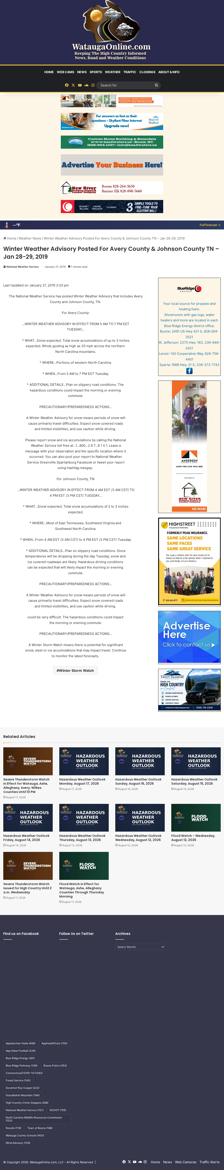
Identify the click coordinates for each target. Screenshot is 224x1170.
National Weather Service (23, 266)
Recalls (13, 1128)
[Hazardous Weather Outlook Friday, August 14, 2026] (28, 818)
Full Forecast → (210, 225)
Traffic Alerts (210, 1162)
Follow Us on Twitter (76, 933)
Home (49, 72)
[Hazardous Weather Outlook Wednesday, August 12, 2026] (140, 818)
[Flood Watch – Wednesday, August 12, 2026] (196, 818)
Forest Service (18, 1080)
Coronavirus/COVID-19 (24, 1073)
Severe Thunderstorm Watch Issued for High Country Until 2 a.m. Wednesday (27, 888)
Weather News (30, 238)
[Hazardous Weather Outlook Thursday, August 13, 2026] (84, 818)
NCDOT (58, 1110)
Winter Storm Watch (76, 670)
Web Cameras (185, 1162)
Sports (96, 72)
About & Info (169, 72)
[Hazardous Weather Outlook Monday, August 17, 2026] (84, 761)
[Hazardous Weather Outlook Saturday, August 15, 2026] (196, 761)
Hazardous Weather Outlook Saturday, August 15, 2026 (194, 781)
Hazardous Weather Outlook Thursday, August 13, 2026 (82, 838)
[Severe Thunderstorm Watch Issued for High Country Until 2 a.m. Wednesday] (28, 866)
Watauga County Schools (25, 1135)
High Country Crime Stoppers (27, 1102)
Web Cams (65, 72)
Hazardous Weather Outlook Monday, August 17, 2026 (82, 781)
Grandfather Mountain (23, 1095)
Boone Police (55, 1065)
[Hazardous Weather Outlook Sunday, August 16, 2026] (140, 761)
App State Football (20, 1050)
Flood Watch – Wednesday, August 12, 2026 (193, 838)
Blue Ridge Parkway (21, 1065)
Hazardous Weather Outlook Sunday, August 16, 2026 (138, 781)
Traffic (129, 72)
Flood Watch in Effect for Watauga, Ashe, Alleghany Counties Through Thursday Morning (81, 890)
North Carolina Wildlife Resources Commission (34, 1119)
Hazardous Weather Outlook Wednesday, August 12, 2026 (138, 838)
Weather (112, 72)
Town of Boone (39, 1128)
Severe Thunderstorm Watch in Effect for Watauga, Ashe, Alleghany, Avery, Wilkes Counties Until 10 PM (26, 785)
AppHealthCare (54, 1043)
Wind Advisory (18, 1142)
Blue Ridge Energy (20, 1058)
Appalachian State (20, 1043)
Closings (147, 72)
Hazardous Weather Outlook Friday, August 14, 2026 (26, 838)
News (82, 72)
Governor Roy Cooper (22, 1087)
